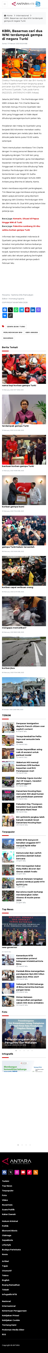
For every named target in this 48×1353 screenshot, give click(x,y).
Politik (5, 1226)
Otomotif (7, 1271)
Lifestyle (6, 1245)
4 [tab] (28, 1050)
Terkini (5, 1181)
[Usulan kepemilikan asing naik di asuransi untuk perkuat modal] (8, 753)
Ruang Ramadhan (11, 1285)
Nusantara (7, 1205)
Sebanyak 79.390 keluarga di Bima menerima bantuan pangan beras (30, 987)
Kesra (5, 1254)
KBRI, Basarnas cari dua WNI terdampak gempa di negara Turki (23, 19)
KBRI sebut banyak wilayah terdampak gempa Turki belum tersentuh (23, 545)
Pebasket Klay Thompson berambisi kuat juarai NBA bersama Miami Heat (29, 807)
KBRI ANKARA (32, 332)
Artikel (5, 1261)
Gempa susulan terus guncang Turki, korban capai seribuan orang (22, 586)
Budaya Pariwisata (11, 1249)
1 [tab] (16, 1050)
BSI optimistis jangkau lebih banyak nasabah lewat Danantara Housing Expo (30, 820)
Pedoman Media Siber (13, 1330)
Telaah (5, 1289)
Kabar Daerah (9, 1214)
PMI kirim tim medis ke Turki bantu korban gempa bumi (21, 505)
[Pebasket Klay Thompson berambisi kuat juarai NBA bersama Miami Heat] (8, 808)
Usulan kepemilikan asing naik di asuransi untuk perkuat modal (29, 752)
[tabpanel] (24, 1034)
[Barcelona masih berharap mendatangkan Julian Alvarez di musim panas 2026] (8, 895)
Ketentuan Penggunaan (14, 1311)
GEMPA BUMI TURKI (16, 327)
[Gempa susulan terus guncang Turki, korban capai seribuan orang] (24, 570)
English (5, 1280)
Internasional (22, 15)
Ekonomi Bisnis (9, 1230)
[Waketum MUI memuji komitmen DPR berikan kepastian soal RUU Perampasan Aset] (8, 766)
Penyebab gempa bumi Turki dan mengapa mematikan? (20, 626)
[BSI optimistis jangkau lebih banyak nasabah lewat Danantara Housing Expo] (8, 821)
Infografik (7, 1054)
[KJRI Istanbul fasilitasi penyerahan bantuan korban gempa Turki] (24, 449)
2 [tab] (20, 1050)
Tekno (5, 1275)
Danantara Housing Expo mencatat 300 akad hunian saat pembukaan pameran (30, 794)
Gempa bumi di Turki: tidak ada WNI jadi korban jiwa (23, 666)
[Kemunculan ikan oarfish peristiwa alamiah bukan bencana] (8, 857)
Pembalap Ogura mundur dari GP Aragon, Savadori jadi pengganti (29, 781)
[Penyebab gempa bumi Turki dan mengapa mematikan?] (24, 611)
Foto (4, 1012)
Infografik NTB (9, 1294)
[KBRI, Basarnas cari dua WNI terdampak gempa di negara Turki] (24, 931)
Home (9, 15)
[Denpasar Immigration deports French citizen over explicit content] (8, 727)
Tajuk (5, 1266)
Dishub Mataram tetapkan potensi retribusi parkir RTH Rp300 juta (30, 882)
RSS (4, 1334)
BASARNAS (8, 338)
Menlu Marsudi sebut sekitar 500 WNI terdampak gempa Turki (22, 424)
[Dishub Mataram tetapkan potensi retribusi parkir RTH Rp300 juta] (8, 882)
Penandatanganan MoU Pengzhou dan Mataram (21, 1041)
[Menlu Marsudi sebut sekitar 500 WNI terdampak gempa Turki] (24, 409)
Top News (7, 909)
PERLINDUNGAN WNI (12, 332)
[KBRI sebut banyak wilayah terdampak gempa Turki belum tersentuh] (24, 530)
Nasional (6, 1301)
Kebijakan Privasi (10, 1315)
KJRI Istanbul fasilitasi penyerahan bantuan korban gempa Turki (20, 464)
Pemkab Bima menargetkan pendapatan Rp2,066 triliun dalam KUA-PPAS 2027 (30, 974)
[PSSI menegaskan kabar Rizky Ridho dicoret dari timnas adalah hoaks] (8, 869)
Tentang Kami (9, 1325)
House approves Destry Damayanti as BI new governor (24, 946)
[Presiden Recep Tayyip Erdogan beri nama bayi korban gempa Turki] (24, 369)
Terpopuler (8, 832)
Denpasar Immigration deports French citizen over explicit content (30, 726)
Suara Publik (8, 1209)
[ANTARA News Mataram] (27, 4)
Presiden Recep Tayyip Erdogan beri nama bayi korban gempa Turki (21, 384)
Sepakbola (7, 1240)
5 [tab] (32, 1050)
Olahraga (6, 1235)
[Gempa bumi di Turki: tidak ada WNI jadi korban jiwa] (24, 651)
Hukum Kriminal (10, 1221)
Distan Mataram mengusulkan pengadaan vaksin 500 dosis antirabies (30, 1000)
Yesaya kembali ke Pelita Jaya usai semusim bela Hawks (28, 739)
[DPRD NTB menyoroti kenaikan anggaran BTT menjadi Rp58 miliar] (8, 844)
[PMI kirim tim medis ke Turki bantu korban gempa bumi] (24, 490)
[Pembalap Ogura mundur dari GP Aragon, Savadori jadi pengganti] (8, 782)
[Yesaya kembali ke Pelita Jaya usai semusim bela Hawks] (8, 740)
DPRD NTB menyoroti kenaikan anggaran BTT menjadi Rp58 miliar (28, 843)
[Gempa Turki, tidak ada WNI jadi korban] (23, 691)
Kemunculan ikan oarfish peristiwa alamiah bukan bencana (28, 856)
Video (5, 1200)
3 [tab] (24, 1050)
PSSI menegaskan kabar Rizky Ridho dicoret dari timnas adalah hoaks (28, 869)
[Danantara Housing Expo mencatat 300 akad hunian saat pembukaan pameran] (8, 795)
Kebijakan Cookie (11, 1320)
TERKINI (6, 715)
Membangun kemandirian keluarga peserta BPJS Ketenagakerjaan (22, 1135)
